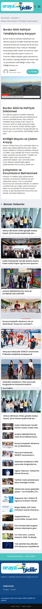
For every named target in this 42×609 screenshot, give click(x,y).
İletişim (6, 589)
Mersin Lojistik (26, 606)
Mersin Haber (15, 606)
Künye (13, 589)
